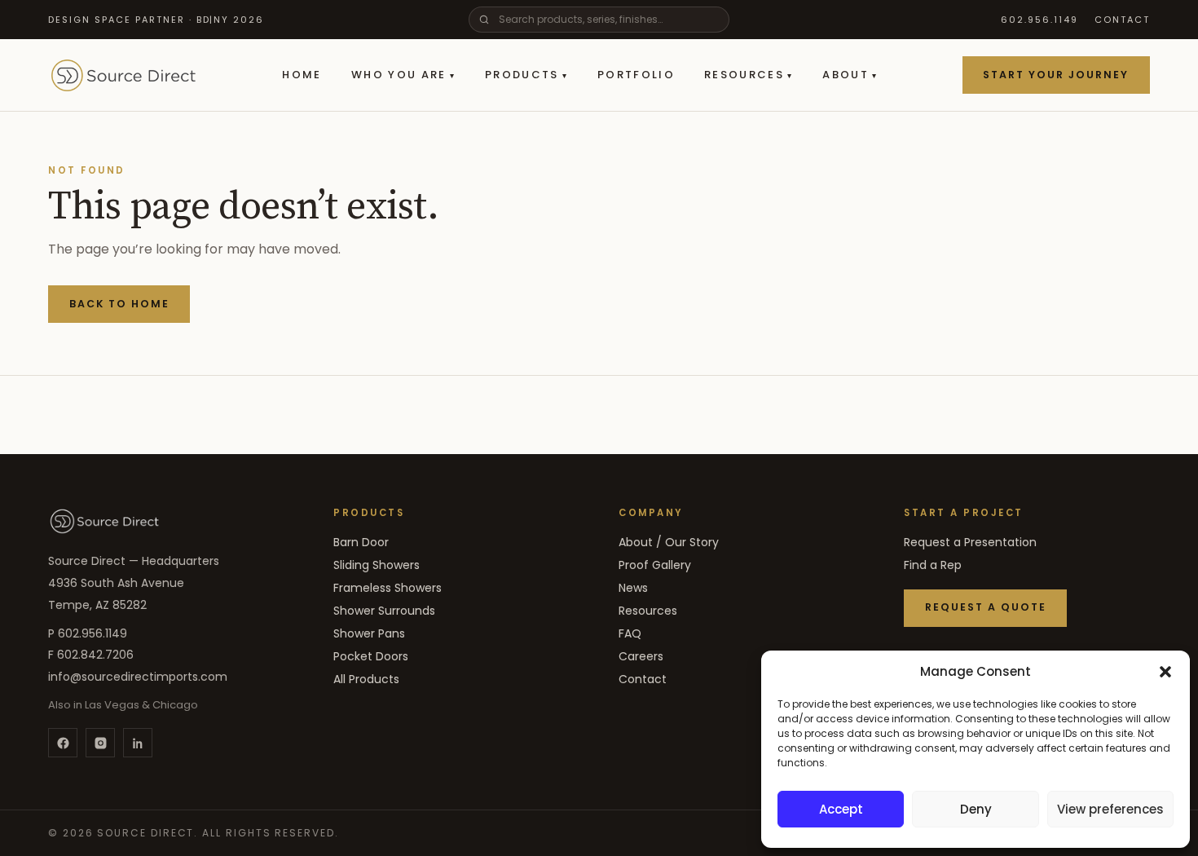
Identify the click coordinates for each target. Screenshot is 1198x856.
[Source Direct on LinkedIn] (137, 742)
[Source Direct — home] (104, 521)
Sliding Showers (376, 565)
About (850, 74)
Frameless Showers (387, 588)
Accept (841, 809)
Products (526, 74)
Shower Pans (369, 633)
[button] (1165, 672)
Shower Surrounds (384, 610)
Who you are (403, 74)
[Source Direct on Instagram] (100, 742)
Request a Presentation (970, 542)
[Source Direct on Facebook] (62, 742)
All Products (366, 679)
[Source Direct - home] (123, 75)
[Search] (484, 19)
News (633, 588)
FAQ (630, 633)
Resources (748, 74)
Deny (976, 809)
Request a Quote (985, 607)
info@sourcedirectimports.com (137, 676)
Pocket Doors (370, 656)
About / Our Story (669, 542)
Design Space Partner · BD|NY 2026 (156, 19)
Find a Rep (933, 565)
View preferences (1110, 809)
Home (301, 74)
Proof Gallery (655, 565)
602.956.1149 (1039, 19)
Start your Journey (1056, 75)
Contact (1122, 19)
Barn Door (361, 542)
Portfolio (636, 74)
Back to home (119, 304)
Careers (641, 656)
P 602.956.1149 (87, 633)
